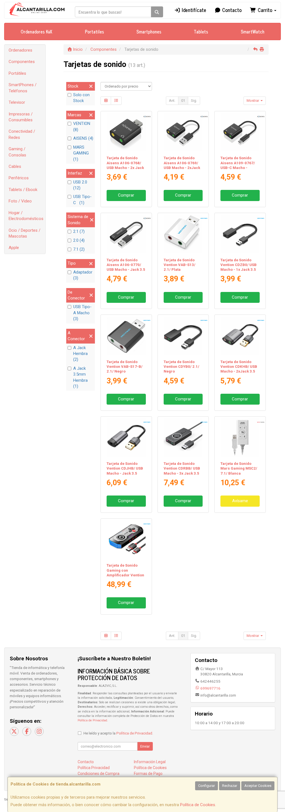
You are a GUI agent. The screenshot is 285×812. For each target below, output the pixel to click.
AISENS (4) (83, 138)
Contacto (231, 10)
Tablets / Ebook (23, 189)
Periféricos (19, 177)
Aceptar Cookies (257, 786)
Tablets (201, 31)
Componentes (22, 61)
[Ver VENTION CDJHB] (126, 437)
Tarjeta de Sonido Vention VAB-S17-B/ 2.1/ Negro (124, 367)
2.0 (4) (79, 240)
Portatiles (94, 31)
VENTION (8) (81, 126)
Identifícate (193, 10)
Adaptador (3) (82, 275)
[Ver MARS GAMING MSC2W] (240, 437)
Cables (15, 166)
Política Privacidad (94, 767)
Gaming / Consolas (17, 151)
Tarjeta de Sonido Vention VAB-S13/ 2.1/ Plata (179, 265)
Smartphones (148, 31)
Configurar (206, 786)
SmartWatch (252, 31)
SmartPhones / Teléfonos (22, 87)
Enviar (145, 746)
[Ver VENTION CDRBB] (183, 437)
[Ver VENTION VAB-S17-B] (126, 335)
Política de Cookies (197, 804)
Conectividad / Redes (22, 134)
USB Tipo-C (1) (82, 199)
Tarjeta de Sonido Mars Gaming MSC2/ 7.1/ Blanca (238, 468)
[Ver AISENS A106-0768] (126, 132)
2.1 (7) (79, 231)
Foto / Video (20, 201)
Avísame (240, 500)
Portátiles (17, 73)
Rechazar (229, 786)
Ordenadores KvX (36, 31)
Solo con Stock (81, 97)
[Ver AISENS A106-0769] (183, 132)
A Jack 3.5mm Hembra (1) (80, 377)
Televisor (17, 102)
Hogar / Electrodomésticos (26, 215)
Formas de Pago (148, 773)
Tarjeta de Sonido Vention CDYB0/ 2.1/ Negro (181, 367)
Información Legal (150, 762)
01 (183, 100)
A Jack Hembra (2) (80, 353)
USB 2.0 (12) (80, 185)
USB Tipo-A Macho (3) (82, 312)
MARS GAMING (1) (81, 153)
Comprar (126, 195)
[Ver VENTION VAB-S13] (183, 234)
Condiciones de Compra (98, 773)
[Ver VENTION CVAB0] (126, 539)
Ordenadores (20, 50)
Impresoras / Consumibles (21, 117)
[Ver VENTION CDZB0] (240, 234)
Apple (14, 247)
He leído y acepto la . (118, 733)
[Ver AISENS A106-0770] (126, 234)
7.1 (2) (79, 249)
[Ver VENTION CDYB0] (183, 335)
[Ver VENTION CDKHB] (240, 335)
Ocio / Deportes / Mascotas (24, 233)
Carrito (265, 10)
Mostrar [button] (253, 100)
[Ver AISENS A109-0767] (240, 132)
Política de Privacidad (92, 720)
